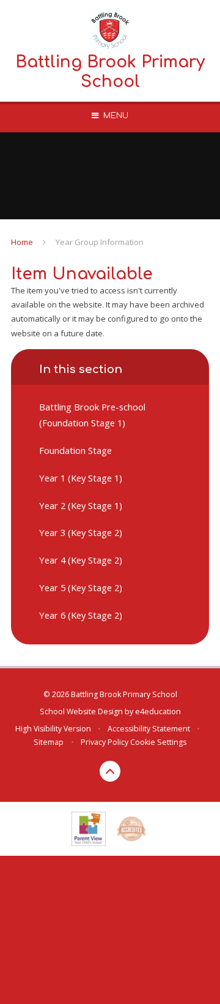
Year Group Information (100, 241)
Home (22, 241)
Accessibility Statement (149, 728)
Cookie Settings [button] (158, 742)
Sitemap (49, 742)
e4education (158, 711)
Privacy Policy (104, 742)
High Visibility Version (53, 728)
